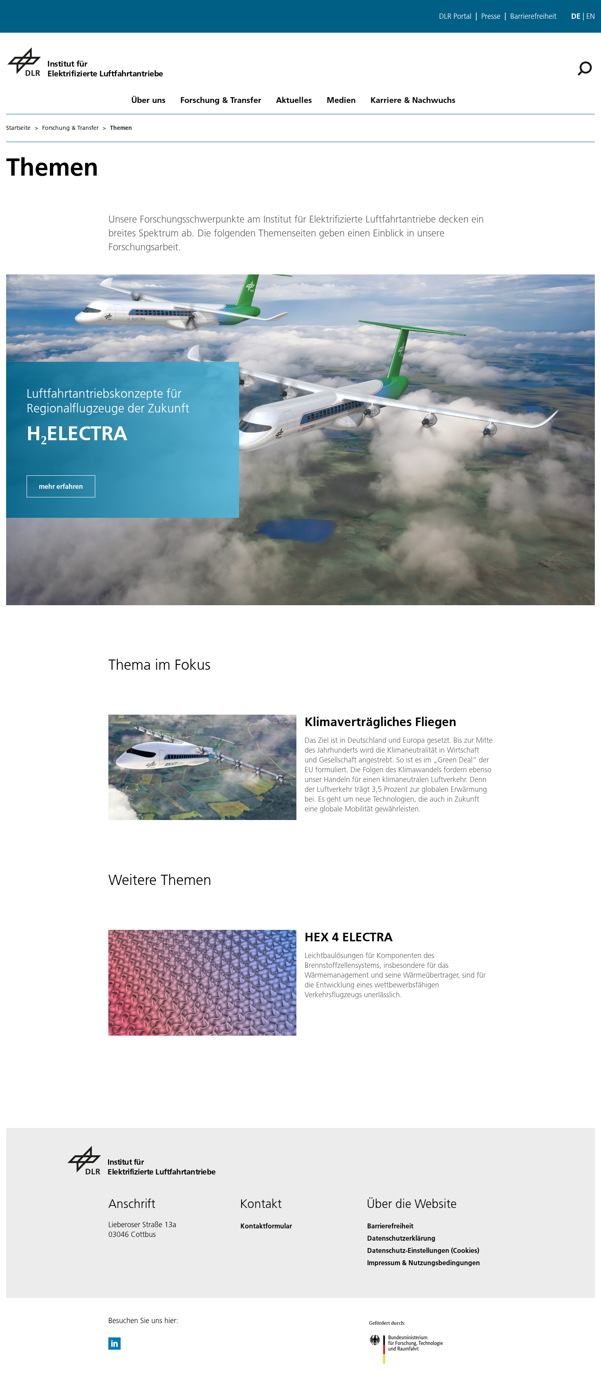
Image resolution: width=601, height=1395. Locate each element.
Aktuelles (294, 99)
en (590, 16)
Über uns (148, 99)
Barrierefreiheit (533, 16)
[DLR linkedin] (114, 1347)
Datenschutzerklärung (401, 1238)
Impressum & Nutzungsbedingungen (423, 1262)
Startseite (18, 128)
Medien (341, 99)
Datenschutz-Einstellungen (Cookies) (423, 1250)
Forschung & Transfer (220, 99)
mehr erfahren (61, 486)
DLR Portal (455, 16)
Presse (490, 16)
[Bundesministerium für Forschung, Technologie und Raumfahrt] (414, 1372)
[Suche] (585, 68)
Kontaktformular (266, 1225)
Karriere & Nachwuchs (412, 99)
